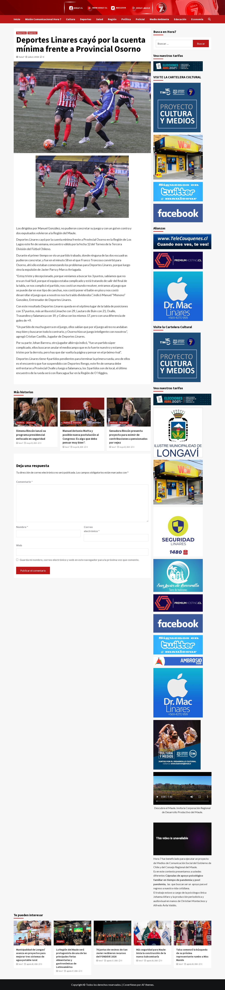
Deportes (85, 19)
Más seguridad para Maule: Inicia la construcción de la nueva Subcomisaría (151, 953)
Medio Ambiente (159, 19)
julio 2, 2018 (33, 57)
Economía (197, 19)
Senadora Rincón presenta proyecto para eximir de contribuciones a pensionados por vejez (128, 436)
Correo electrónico (91, 529)
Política (126, 19)
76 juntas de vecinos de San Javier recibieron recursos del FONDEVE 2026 (111, 953)
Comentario (24, 481)
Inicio (17, 19)
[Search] (209, 19)
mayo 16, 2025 (78, 447)
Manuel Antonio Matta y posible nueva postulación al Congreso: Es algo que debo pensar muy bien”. (81, 436)
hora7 (21, 57)
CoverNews (130, 984)
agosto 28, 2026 (32, 964)
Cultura (70, 19)
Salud (99, 19)
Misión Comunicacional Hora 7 (43, 19)
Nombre (22, 526)
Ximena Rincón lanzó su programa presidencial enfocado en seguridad (31, 435)
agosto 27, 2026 (72, 971)
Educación (180, 19)
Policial (140, 19)
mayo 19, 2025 (32, 443)
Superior (32, 33)
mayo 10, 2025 (125, 447)
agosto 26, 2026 (152, 960)
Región (112, 19)
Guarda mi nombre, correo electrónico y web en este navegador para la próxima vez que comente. (79, 559)
